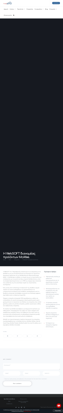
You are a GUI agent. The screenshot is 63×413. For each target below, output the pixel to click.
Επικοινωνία (23, 399)
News (10, 259)
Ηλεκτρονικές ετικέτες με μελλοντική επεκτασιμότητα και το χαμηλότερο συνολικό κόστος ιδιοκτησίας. (53, 280)
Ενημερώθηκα (58, 410)
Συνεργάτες (17, 259)
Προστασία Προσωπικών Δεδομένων (50, 407)
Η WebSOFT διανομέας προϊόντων (30, 259)
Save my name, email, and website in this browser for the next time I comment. (26, 378)
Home (4, 259)
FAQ (9, 401)
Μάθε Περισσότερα (27, 411)
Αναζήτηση (9, 403)
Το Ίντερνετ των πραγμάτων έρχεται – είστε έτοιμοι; (52, 325)
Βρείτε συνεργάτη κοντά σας (23, 402)
